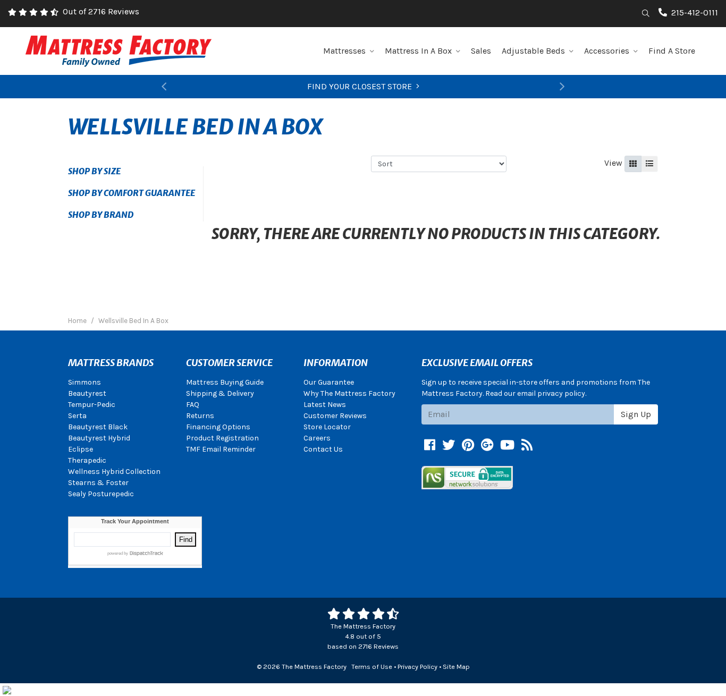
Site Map (456, 666)
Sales (481, 51)
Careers (317, 438)
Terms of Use (371, 666)
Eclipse (80, 449)
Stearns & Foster (98, 482)
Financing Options (218, 426)
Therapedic (87, 460)
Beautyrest (87, 393)
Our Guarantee (328, 382)
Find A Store (671, 51)
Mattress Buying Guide (225, 382)
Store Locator (327, 426)
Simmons (84, 382)
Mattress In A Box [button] (418, 51)
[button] (164, 86)
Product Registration (222, 438)
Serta (77, 415)
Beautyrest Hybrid (99, 438)
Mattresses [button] (344, 51)
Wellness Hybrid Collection (114, 471)
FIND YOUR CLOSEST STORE (359, 86)
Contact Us (323, 449)
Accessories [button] (606, 51)
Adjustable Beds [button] (533, 51)
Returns (200, 415)
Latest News (324, 404)
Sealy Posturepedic (101, 493)
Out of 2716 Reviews (101, 11)
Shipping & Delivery (220, 393)
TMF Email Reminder (221, 449)
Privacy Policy (417, 666)
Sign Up (636, 414)
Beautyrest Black (98, 426)
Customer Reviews (335, 415)
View (613, 163)
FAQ (192, 404)
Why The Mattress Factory (349, 393)
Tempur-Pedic (91, 404)
